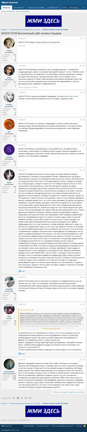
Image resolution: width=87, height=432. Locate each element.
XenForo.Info (15, 430)
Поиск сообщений (22, 11)
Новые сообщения (7, 11)
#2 (84, 66)
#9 (84, 360)
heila (9, 182)
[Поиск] (84, 7)
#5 (84, 145)
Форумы (6, 7)
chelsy (9, 50)
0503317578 (26, 420)
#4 (84, 120)
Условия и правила (43, 426)
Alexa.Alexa (9, 371)
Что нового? (19, 7)
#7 (84, 277)
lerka (9, 77)
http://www (73, 96)
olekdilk (9, 289)
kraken (9, 104)
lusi (9, 132)
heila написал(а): (25, 310)
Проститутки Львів (36, 7)
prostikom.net (52, 7)
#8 (84, 304)
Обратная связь (28, 426)
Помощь (79, 426)
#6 (84, 170)
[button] (25, 7)
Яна (9, 316)
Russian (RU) (7, 426)
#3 (84, 92)
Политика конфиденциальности (62, 426)
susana (9, 157)
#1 (84, 38)
